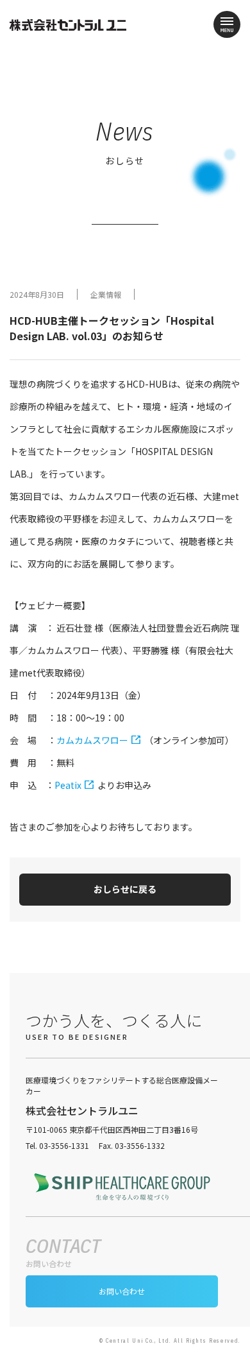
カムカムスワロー (92, 740)
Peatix (67, 785)
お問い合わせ (122, 1291)
